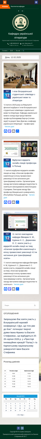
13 (20, 406)
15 (29, 406)
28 (24, 410)
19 (15, 408)
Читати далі (9, 126)
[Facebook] (19, 11)
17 (6, 408)
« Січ (18, 415)
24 (6, 410)
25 (10, 410)
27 (20, 410)
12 (15, 406)
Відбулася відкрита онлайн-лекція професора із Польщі (24, 163)
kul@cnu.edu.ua (14, 45)
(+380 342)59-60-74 (14, 43)
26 (15, 410)
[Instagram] (22, 11)
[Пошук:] (20, 305)
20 (20, 408)
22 (29, 408)
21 (24, 408)
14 (24, 406)
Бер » (22, 415)
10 (6, 406)
